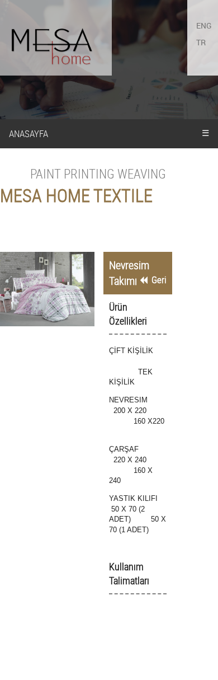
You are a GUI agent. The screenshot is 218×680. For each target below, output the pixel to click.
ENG (204, 25)
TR (201, 42)
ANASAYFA (28, 133)
